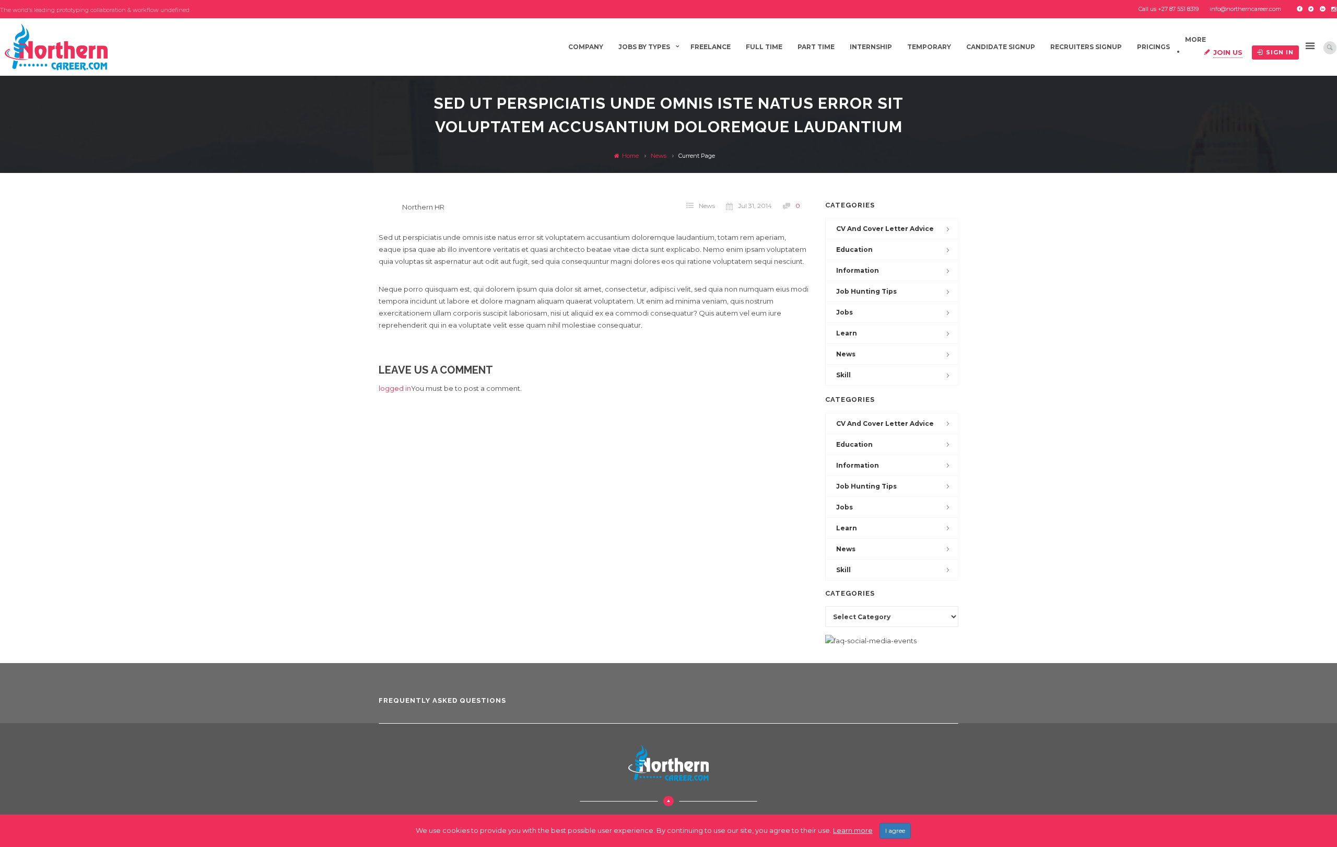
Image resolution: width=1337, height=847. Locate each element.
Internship (871, 47)
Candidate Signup (1000, 47)
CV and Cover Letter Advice (885, 229)
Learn (846, 333)
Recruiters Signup (1086, 47)
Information (857, 270)
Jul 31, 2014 (755, 206)
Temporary (929, 47)
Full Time (764, 47)
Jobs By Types (644, 47)
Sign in (1280, 52)
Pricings (1153, 47)
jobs (844, 312)
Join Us (1227, 52)
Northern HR (423, 207)
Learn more (853, 830)
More (1195, 39)
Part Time (816, 47)
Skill (843, 375)
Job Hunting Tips (866, 291)
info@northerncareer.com (1245, 9)
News (658, 155)
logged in (395, 388)
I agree (895, 830)
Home (629, 155)
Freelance (710, 47)
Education (854, 249)
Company (585, 47)
